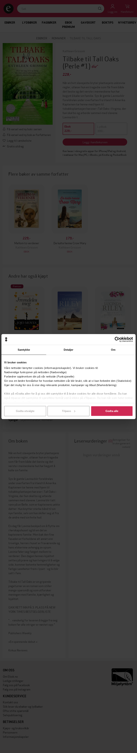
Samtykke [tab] (24, 349)
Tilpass (66, 410)
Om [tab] (113, 349)
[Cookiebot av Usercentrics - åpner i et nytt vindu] (117, 339)
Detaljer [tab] (68, 349)
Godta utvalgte (25, 410)
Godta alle (111, 410)
